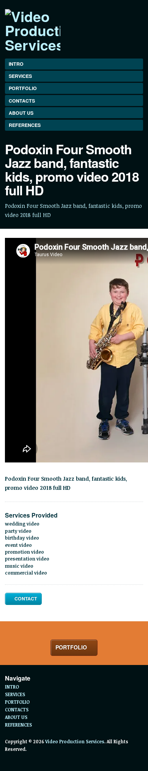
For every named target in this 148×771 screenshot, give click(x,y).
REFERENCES (25, 125)
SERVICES (20, 76)
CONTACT (25, 598)
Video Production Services (74, 741)
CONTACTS (22, 100)
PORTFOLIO (23, 88)
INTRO (16, 63)
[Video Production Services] (32, 30)
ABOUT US (21, 112)
